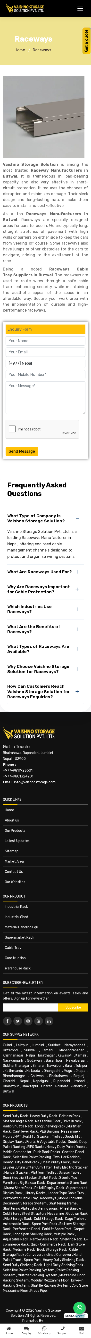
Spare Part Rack (44, 1224)
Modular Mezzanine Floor (50, 1280)
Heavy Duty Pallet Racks (66, 1147)
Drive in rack (72, 1121)
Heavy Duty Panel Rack (21, 1162)
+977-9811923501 (18, 770)
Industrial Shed (16, 917)
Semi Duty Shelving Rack (22, 1265)
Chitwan (37, 1076)
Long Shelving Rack (50, 1126)
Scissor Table (69, 1172)
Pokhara (61, 1086)
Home (20, 50)
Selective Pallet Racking (32, 1157)
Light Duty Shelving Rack (63, 1265)
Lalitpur (22, 1045)
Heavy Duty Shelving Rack (63, 1260)
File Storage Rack (18, 1219)
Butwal (8, 1091)
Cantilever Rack (25, 1131)
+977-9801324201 (18, 776)
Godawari (34, 1060)
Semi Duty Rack (15, 1116)
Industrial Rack (16, 907)
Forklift (29, 1137)
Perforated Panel (26, 1229)
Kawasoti (65, 1055)
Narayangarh (13, 1060)
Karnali (80, 1055)
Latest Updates (17, 841)
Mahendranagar (71, 1050)
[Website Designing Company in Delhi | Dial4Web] (76, 1315)
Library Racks (35, 1193)
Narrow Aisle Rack (44, 1239)
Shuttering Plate (16, 1208)
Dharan (46, 1086)
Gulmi (7, 1045)
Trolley (57, 1137)
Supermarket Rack (19, 937)
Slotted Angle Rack (18, 1121)
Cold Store (11, 1214)
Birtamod (10, 1050)
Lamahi (47, 1050)
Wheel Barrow (70, 1208)
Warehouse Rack (18, 968)
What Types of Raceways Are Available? (38, 649)
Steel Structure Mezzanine (43, 1214)
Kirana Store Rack (18, 1188)
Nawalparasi (75, 1060)
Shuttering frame (63, 1203)
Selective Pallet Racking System (28, 1270)
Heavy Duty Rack (43, 1116)
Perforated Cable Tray (20, 1198)
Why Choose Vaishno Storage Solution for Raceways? (38, 669)
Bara (68, 1066)
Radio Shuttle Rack (18, 1126)
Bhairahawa (58, 1076)
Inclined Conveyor (57, 1255)
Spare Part (32, 1260)
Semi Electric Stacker (20, 1178)
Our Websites (15, 882)
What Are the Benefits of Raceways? (33, 629)
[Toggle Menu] (80, 8)
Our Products (15, 831)
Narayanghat (75, 1045)
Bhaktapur (30, 1086)
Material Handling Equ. (22, 927)
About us (12, 820)
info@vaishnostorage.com (35, 782)
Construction (15, 958)
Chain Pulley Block (55, 1162)
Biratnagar (46, 1055)
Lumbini (38, 1045)
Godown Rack (77, 1214)
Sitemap (11, 851)
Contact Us (14, 872)
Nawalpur (54, 1066)
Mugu (68, 1071)
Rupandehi (61, 1081)
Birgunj (79, 1076)
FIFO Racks (35, 1147)
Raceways (42, 50)
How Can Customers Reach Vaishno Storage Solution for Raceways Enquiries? (38, 691)
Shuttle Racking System (50, 1285)
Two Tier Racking (66, 1157)
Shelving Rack (71, 1239)
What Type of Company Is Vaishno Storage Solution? (36, 518)
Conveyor (33, 1255)
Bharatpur (11, 1086)
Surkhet (54, 1045)
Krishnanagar (13, 1055)
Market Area (14, 861)
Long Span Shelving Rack (32, 1234)
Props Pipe (38, 1291)
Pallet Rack (48, 1178)
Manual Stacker (16, 1172)
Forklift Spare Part (57, 1229)
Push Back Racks (46, 1152)
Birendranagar (14, 1076)
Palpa (30, 1055)
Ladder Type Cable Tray (66, 1193)
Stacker (43, 1137)
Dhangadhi (52, 1071)
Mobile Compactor (17, 1152)
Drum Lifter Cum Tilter (34, 1167)
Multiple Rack (64, 1234)
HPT (18, 1137)
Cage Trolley (74, 1219)
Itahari (79, 1081)
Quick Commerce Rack (48, 1244)
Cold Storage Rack (48, 1219)
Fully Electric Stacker (71, 1167)
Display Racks (13, 1142)
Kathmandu (14, 1071)
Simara (38, 1066)
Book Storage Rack (52, 1250)
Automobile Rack (16, 1224)
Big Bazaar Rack (32, 1183)
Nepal (24, 1081)
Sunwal (29, 1050)
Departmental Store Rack (67, 1183)
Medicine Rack (24, 1250)
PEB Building (49, 1131)
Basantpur (54, 1060)
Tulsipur (81, 1066)
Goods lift (72, 1137)
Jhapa (80, 1071)
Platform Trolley (44, 1172)
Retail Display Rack (49, 1188)
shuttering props (45, 1208)
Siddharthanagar (16, 1066)
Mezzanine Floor (47, 1121)
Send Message (22, 451)
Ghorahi (9, 1081)
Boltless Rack (69, 1116)
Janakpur (78, 1086)
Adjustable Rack (15, 1239)
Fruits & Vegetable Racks (46, 1142)
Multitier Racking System (37, 1275)
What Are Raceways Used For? (39, 571)
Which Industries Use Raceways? (29, 609)
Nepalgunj (41, 1081)
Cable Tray (13, 948)
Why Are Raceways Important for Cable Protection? (38, 589)
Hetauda (33, 1071)
